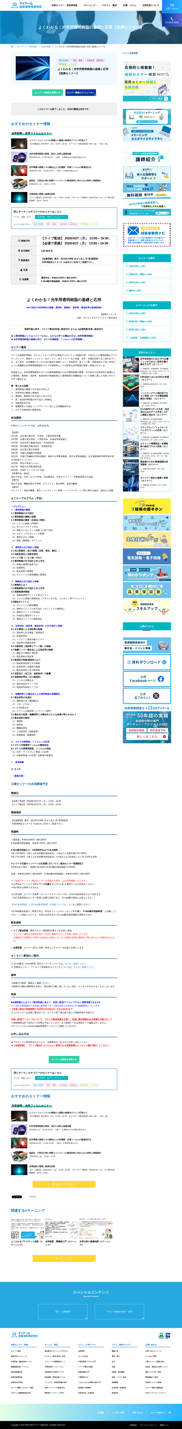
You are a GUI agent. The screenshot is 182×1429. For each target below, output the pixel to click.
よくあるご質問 (151, 1356)
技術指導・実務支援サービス (55, 1377)
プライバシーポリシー (148, 1425)
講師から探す (135, 290)
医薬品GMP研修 (17, 1382)
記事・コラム (129, 5)
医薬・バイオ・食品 (119, 1377)
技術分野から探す (137, 266)
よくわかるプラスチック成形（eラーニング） (26, 1243)
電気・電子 (116, 1356)
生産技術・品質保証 (95, 60)
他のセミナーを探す (65, 1184)
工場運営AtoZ (83, 1377)
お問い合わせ (137, 1413)
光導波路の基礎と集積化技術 (42, 194)
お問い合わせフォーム (153, 1351)
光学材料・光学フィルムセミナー (52, 217)
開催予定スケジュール (19, 1356)
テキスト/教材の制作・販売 (119, 1312)
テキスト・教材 (109, 5)
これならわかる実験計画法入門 (89, 1382)
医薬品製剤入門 (83, 1372)
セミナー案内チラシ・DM (161, 1413)
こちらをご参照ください (74, 963)
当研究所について (150, 5)
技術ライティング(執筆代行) (55, 1388)
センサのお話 (83, 1356)
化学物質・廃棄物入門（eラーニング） (60, 1243)
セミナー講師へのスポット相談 (22, 1388)
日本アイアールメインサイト (155, 1393)
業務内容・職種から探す (141, 274)
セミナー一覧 (65, 1258)
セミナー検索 (16, 1351)
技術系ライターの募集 (153, 1382)
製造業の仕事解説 (84, 1388)
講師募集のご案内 (151, 1377)
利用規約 (133, 1425)
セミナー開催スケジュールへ (81, 92)
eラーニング (90, 5)
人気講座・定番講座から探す (143, 338)
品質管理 (81, 1351)
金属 (113, 1367)
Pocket (33, 1197)
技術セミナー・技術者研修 (64, 5)
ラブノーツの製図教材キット (55, 1362)
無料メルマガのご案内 (153, 1372)
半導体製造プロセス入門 (87, 1362)
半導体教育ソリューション (54, 1367)
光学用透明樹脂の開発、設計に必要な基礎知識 (50, 154)
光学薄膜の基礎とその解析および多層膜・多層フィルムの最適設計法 (60, 167)
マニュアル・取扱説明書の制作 (56, 1382)
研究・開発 (77, 60)
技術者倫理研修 (16, 1377)
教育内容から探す (137, 282)
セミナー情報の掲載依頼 (154, 1388)
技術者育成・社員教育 (86, 1393)
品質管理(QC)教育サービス (54, 1372)
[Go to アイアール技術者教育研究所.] (12, 47)
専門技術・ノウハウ (67, 64)
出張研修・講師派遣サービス (21, 1362)
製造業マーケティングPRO (54, 1393)
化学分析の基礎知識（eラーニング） (95, 1243)
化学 (113, 1362)
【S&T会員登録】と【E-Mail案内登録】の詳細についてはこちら (42, 904)
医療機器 (115, 1382)
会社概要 (100, 1413)
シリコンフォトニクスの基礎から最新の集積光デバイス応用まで (58, 140)
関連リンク (164, 1425)
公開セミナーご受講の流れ (155, 1362)
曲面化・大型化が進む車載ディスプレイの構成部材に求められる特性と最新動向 (65, 180)
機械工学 (115, 1351)
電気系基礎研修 (16, 1372)
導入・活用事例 (62, 1312)
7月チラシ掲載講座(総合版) (21, 1393)
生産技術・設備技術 (119, 1388)
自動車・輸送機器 (118, 1372)
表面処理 (115, 1393)
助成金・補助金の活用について (156, 1367)
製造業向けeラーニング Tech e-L (56, 1351)
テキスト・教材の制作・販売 (55, 1356)
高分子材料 (63, 60)
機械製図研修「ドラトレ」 (20, 1367)
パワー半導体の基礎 (85, 1367)
